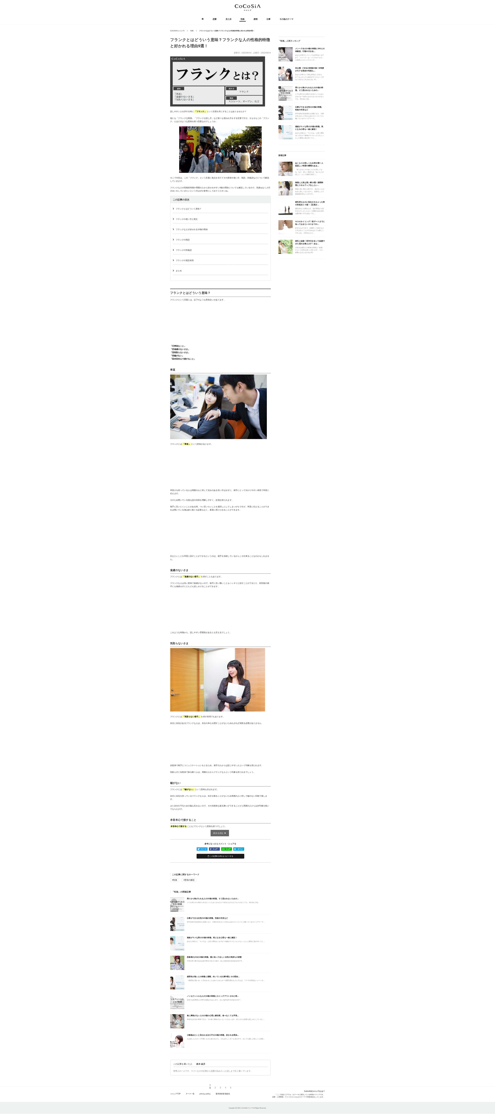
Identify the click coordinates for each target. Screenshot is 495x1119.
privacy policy (205, 1094)
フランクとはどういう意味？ (189, 209)
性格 (243, 19)
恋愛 (215, 19)
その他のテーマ (287, 19)
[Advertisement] (220, 323)
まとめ (179, 271)
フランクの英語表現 (185, 260)
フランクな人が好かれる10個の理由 (192, 229)
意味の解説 (190, 880)
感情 (256, 19)
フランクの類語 (183, 240)
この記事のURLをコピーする (221, 856)
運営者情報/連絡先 (223, 1094)
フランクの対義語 (184, 250)
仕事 (269, 19)
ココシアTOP (175, 1094)
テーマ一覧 (190, 1094)
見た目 (229, 19)
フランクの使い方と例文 (187, 219)
